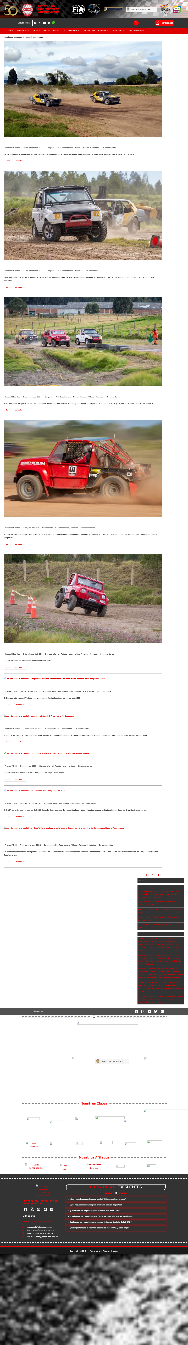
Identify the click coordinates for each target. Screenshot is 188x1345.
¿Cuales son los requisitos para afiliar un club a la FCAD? (95, 1211)
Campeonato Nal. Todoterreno (60, 148)
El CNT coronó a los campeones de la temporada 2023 (48, 647)
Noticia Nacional (80, 397)
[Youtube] (44, 23)
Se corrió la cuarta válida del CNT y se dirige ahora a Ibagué (52, 141)
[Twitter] (49, 23)
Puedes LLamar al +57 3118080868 (37, 1221)
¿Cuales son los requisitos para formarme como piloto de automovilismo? (101, 1216)
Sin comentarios (109, 148)
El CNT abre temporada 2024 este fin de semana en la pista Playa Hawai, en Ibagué (71, 521)
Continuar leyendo (16, 160)
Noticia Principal (82, 148)
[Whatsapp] (54, 23)
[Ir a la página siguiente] (158, 875)
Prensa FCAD (11, 691)
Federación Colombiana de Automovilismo (49, 9)
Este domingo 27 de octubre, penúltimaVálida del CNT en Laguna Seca (60, 264)
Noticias (95, 148)
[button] (136, 23)
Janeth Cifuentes (12, 148)
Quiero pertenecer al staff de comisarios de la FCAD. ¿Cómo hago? (99, 1228)
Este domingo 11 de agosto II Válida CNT (36, 390)
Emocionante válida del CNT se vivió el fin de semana (46, 722)
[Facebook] (35, 23)
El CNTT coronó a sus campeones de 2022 (38, 797)
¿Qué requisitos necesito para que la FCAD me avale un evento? (98, 1199)
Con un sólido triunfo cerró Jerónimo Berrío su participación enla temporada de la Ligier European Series (158, 947)
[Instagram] (40, 23)
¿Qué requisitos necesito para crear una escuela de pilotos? (96, 1205)
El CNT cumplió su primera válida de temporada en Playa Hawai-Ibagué (60, 759)
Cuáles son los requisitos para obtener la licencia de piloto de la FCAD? (101, 1222)
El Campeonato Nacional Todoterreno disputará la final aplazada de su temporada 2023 (75, 685)
